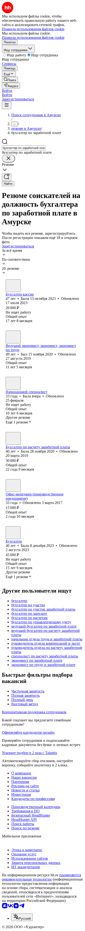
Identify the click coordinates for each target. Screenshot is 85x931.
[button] (7, 91)
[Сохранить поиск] (6, 177)
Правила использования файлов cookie (33, 38)
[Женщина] (13, 285)
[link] (10, 80)
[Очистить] (8, 158)
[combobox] (24, 147)
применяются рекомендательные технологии (41, 877)
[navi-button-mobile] (6, 105)
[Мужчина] (13, 337)
